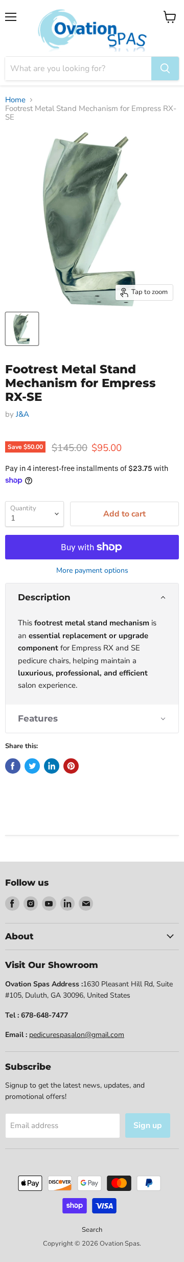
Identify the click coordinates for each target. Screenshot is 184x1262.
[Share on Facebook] (12, 766)
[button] (92, 597)
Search (92, 1229)
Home (15, 100)
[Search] (165, 68)
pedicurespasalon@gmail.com (76, 1035)
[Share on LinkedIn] (51, 766)
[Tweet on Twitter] (32, 766)
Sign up (147, 1125)
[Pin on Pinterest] (71, 766)
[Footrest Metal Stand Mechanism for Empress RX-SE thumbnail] (22, 328)
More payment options (92, 571)
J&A (22, 414)
